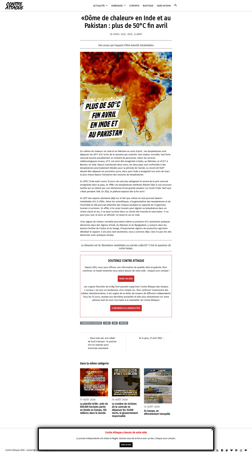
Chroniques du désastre (91, 323)
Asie (130, 34)
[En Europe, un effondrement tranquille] (158, 385)
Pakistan (123, 323)
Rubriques (117, 5)
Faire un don (164, 5)
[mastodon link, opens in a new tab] (227, 450)
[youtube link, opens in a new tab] (246, 450)
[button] (175, 5)
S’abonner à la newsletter (126, 308)
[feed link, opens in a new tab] (217, 450)
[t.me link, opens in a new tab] (222, 450)
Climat (138, 34)
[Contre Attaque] (14, 5)
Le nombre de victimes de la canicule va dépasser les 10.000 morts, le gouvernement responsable (125, 410)
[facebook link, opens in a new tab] (236, 450)
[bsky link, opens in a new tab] (231, 450)
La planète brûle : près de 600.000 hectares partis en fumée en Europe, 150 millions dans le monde (94, 408)
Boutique (148, 5)
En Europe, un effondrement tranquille (157, 412)
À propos (134, 5)
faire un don (126, 278)
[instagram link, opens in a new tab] (241, 450)
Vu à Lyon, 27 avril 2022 (150, 338)
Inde (114, 323)
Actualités (99, 5)
